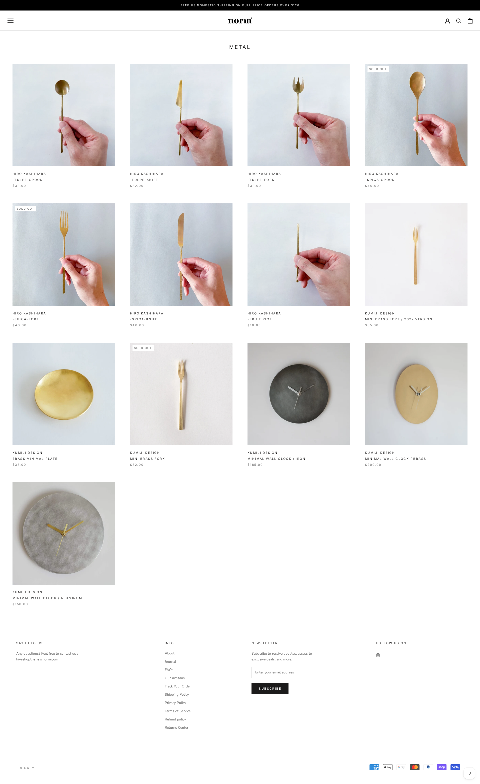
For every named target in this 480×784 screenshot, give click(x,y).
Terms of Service (177, 711)
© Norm (27, 767)
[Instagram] (378, 655)
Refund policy (175, 719)
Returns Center (176, 727)
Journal (170, 661)
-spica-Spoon (380, 180)
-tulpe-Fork (261, 180)
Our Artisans (175, 678)
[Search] (459, 20)
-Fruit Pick (260, 319)
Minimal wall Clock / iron (277, 459)
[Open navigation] (11, 21)
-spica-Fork (25, 319)
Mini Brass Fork (398, 319)
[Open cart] (470, 21)
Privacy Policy (175, 702)
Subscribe (270, 688)
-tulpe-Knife (144, 180)
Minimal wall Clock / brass (395, 459)
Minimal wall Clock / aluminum (47, 598)
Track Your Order (178, 686)
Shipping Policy (177, 694)
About (169, 653)
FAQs (169, 669)
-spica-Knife (144, 319)
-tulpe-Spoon (27, 180)
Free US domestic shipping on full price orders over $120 (240, 5)
